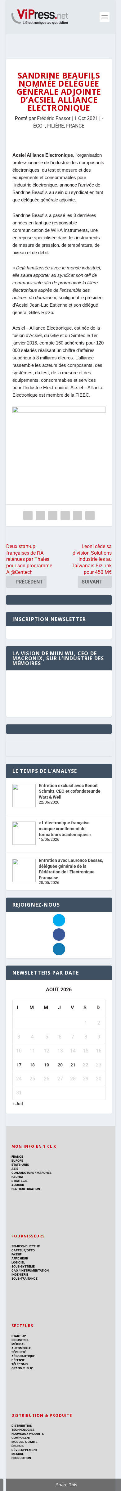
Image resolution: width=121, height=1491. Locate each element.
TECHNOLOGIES (22, 1429)
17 (18, 1064)
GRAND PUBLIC (22, 1368)
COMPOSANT (21, 1437)
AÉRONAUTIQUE (23, 1356)
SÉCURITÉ (18, 1352)
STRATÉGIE (19, 1180)
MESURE (17, 1454)
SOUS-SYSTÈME (23, 1266)
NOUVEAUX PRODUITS (27, 1433)
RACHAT (17, 1176)
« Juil (17, 1103)
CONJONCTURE (22, 1172)
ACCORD (17, 1185)
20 (60, 1064)
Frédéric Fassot (53, 118)
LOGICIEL (18, 1262)
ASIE (14, 1168)
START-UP (18, 1336)
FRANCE (75, 126)
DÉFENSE (18, 1360)
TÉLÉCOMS (19, 1364)
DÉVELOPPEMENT (24, 1450)
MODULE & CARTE (24, 1442)
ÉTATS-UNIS (20, 1164)
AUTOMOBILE (21, 1348)
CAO (14, 1270)
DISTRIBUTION (21, 1425)
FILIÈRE (55, 126)
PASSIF (16, 1254)
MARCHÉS (44, 1172)
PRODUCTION (21, 1458)
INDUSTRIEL (20, 1340)
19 (46, 1064)
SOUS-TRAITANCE (24, 1278)
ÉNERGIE (17, 1446)
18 (32, 1064)
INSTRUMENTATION (34, 1270)
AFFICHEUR (19, 1258)
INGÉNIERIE (19, 1274)
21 (72, 1064)
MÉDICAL (18, 1344)
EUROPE (17, 1160)
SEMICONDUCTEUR (25, 1246)
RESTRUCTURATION (25, 1189)
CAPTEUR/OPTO (23, 1250)
